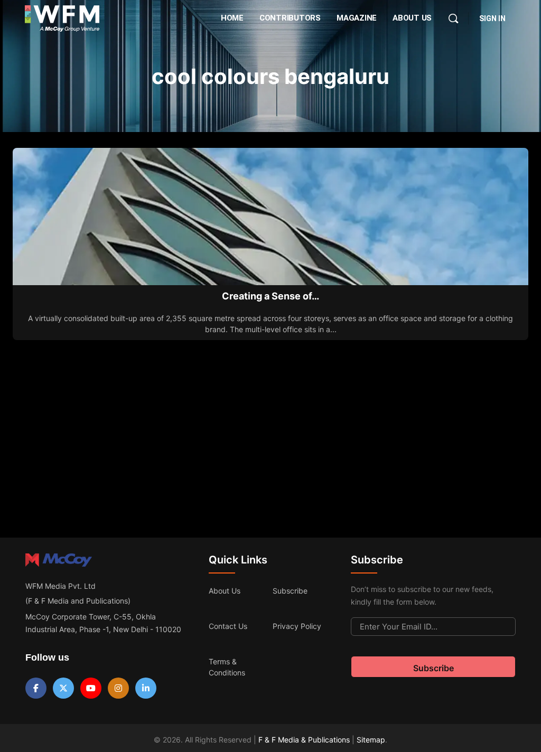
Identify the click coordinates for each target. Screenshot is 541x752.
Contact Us (228, 626)
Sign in (492, 18)
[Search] (453, 18)
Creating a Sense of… (270, 296)
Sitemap (371, 739)
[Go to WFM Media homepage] (62, 18)
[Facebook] (35, 688)
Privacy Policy (297, 626)
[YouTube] (90, 688)
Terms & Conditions (227, 667)
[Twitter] (63, 688)
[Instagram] (118, 688)
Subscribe (290, 590)
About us (224, 590)
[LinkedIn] (145, 688)
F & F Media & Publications (304, 739)
